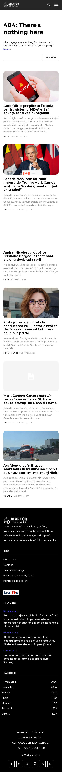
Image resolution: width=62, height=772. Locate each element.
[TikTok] (27, 764)
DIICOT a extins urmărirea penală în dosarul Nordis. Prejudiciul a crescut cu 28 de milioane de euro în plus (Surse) (29, 641)
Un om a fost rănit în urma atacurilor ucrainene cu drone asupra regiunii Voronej (27, 659)
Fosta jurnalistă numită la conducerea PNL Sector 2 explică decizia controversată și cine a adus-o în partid (30, 327)
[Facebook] (12, 764)
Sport (6, 280)
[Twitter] (43, 764)
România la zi (10, 353)
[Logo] (11, 4)
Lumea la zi (9, 210)
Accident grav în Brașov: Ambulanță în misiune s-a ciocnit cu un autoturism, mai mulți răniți (31, 469)
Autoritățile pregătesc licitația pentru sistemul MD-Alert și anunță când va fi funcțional (28, 109)
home (6, 49)
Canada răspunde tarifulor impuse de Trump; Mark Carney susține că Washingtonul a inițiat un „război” (30, 184)
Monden (7, 496)
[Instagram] (19, 764)
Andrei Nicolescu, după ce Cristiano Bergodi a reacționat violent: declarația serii (28, 256)
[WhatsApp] (50, 764)
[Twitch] (35, 764)
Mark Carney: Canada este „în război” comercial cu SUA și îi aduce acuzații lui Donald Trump (30, 399)
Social (6, 136)
